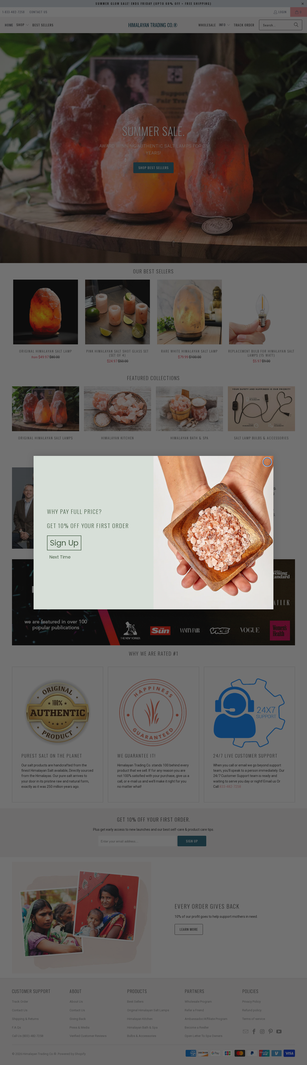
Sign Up (64, 542)
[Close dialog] (267, 462)
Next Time (60, 557)
